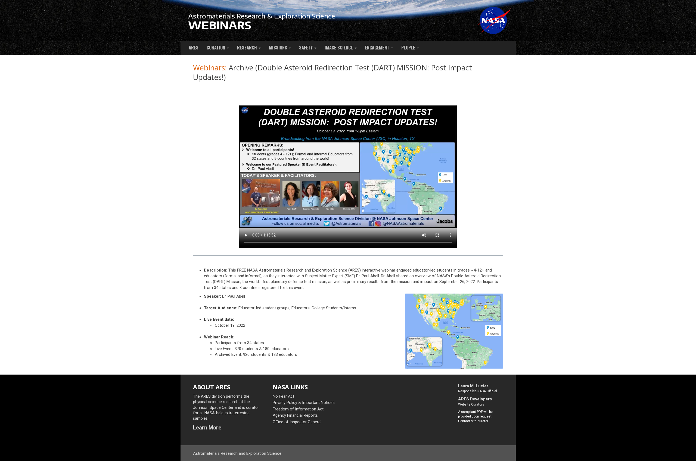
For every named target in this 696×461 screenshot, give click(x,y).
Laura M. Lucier (473, 386)
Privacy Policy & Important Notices (304, 402)
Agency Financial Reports (295, 415)
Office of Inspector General (297, 421)
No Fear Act (283, 396)
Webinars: (210, 68)
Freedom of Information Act (298, 409)
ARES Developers (475, 399)
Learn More (207, 428)
